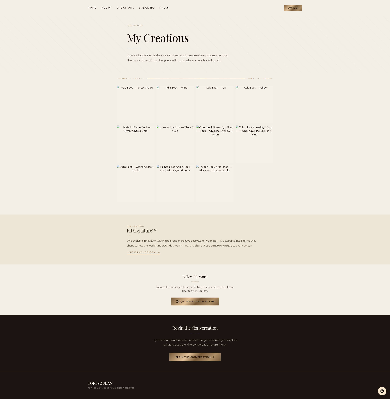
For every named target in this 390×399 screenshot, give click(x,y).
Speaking (146, 7)
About (107, 7)
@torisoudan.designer (197, 301)
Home (92, 7)
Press (164, 7)
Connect (293, 8)
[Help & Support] (382, 391)
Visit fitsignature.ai (142, 252)
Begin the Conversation (193, 357)
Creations (125, 7)
